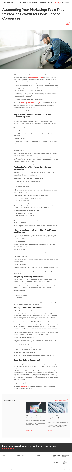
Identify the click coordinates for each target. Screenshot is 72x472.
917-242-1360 (65, 2)
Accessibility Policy (32, 469)
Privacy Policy (26, 469)
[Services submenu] (27, 2)
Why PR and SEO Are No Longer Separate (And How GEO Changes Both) (55, 418)
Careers (38, 455)
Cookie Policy (39, 469)
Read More (6, 430)
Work (3, 455)
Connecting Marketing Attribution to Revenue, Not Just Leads (11, 418)
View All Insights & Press (60, 400)
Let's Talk (7, 448)
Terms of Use (20, 469)
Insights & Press (20, 455)
